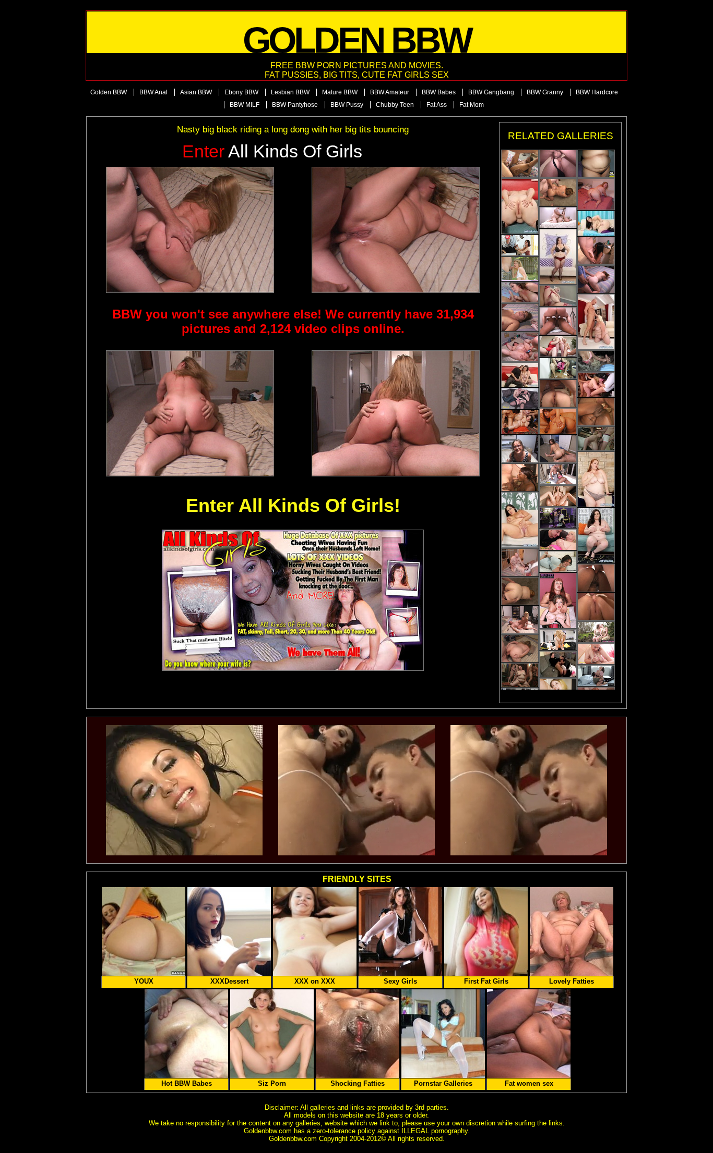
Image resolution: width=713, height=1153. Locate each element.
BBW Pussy (346, 104)
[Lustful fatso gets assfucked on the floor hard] (558, 449)
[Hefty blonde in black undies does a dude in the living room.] (596, 322)
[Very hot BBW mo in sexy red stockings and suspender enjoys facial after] (558, 295)
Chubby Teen (395, 104)
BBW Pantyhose (295, 104)
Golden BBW (108, 92)
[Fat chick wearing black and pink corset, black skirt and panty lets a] (558, 601)
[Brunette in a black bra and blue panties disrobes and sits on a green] (596, 535)
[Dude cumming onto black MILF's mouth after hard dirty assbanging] (596, 412)
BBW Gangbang (491, 92)
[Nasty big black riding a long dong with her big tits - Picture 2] (396, 230)
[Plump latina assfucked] (520, 317)
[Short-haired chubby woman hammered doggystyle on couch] (520, 398)
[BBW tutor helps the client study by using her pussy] (596, 675)
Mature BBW (340, 92)
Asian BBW (196, 92)
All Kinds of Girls (272, 151)
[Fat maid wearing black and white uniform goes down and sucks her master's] (558, 664)
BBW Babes (439, 92)
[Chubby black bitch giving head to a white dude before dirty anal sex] (596, 251)
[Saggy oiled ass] (558, 257)
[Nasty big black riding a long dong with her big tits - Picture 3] (190, 413)
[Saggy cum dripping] (596, 223)
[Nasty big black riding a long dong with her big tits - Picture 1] (190, 230)
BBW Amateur (389, 92)
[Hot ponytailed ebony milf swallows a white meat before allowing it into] (520, 477)
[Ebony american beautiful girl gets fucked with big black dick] (558, 474)
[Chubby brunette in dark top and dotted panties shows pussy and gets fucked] (596, 479)
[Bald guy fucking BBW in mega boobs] (520, 292)
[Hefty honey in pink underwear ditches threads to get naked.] (520, 520)
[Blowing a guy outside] (520, 268)
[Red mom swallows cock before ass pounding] (596, 279)
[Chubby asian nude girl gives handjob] (596, 361)
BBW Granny (545, 92)
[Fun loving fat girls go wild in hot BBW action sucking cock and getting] (596, 384)
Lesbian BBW (290, 92)
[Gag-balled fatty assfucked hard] (596, 194)
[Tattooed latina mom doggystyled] (558, 192)
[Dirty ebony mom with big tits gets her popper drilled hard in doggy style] (596, 578)
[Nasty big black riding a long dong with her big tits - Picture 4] (396, 413)
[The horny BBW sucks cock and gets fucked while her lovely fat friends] (520, 422)
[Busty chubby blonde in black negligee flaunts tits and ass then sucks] (520, 206)
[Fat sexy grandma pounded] (596, 654)
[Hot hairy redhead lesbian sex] (596, 632)
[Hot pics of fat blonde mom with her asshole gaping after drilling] (558, 393)
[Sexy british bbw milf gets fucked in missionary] (558, 640)
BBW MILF (244, 104)
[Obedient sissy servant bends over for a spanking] (558, 518)
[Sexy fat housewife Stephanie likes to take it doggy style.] (520, 562)
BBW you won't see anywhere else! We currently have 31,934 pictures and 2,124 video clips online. (293, 321)
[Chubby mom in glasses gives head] (520, 449)
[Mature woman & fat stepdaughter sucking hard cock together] (558, 346)
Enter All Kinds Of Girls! (293, 505)
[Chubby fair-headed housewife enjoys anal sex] (520, 648)
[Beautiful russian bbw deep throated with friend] (558, 496)
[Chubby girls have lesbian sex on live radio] (558, 689)
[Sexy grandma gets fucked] (558, 539)
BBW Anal (153, 92)
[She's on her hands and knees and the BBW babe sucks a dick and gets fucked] (520, 675)
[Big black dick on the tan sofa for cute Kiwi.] (558, 421)
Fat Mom (471, 104)
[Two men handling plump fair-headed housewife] (596, 607)
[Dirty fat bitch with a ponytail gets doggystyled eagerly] (520, 591)
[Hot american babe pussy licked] (520, 245)
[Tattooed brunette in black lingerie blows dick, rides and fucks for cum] (520, 374)
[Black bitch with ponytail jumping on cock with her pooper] (520, 164)
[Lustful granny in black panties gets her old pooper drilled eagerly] (558, 164)
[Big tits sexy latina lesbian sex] (558, 368)
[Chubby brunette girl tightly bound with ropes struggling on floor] (558, 561)
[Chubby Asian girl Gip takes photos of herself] (596, 164)
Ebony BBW (241, 92)
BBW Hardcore (597, 92)
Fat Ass (436, 104)
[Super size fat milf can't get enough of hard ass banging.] (520, 347)
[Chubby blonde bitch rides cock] (520, 620)
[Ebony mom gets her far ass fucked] (558, 321)
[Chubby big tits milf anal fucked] (558, 217)
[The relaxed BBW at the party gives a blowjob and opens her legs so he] (596, 438)
